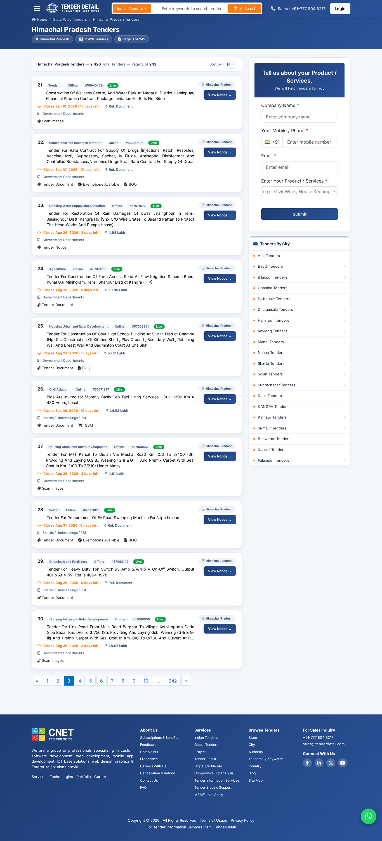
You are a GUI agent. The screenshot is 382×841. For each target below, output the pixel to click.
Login (340, 8)
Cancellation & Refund (157, 773)
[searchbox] (299, 191)
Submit (299, 214)
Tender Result (205, 759)
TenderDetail (225, 827)
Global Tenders (206, 744)
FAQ (143, 787)
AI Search (247, 8)
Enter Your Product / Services (294, 181)
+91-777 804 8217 (318, 737)
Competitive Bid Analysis (214, 773)
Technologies (61, 776)
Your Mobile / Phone (284, 130)
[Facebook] (307, 762)
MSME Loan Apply (208, 795)
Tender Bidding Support (213, 787)
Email (269, 155)
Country (255, 766)
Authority (256, 752)
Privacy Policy (242, 820)
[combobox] (299, 191)
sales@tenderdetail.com (324, 744)
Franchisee (149, 759)
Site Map (256, 780)
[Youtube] (342, 762)
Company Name (280, 105)
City (252, 744)
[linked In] (319, 762)
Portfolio (83, 776)
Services (39, 776)
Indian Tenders (130, 8)
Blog (252, 773)
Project (200, 752)
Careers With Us (153, 766)
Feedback (148, 744)
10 (145, 681)
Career (100, 776)
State (253, 737)
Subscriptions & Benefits (159, 737)
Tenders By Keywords (266, 759)
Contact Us (149, 780)
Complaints (149, 752)
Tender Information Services (216, 780)
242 (173, 681)
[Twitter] (330, 762)
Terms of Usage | (215, 820)
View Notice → (220, 95)
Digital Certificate (208, 766)
